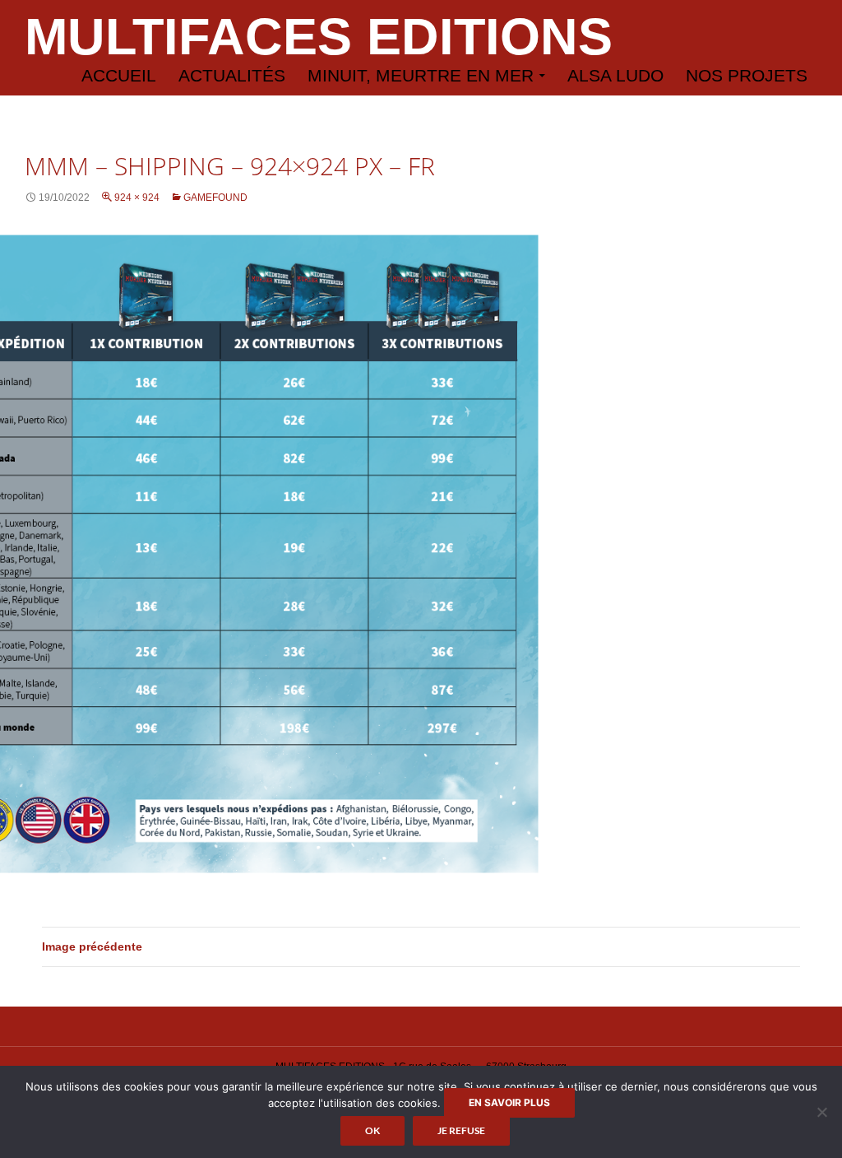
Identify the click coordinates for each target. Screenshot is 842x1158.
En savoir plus (509, 1102)
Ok (372, 1130)
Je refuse (461, 1130)
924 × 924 (137, 197)
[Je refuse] (821, 1112)
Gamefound (215, 197)
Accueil (118, 75)
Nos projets (746, 75)
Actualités (231, 75)
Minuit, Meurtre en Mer (421, 75)
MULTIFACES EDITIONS (319, 36)
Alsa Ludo (615, 75)
